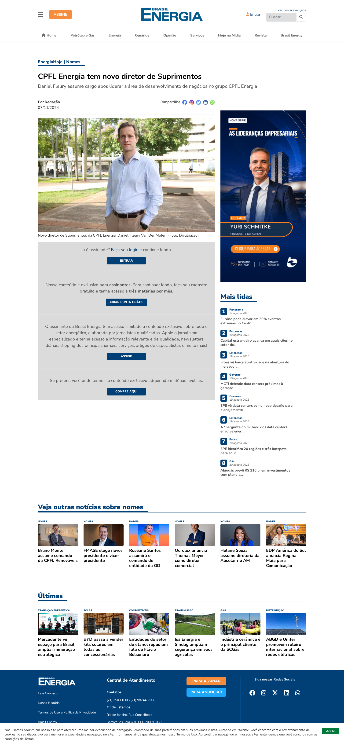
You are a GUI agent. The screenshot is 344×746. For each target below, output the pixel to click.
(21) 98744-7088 (143, 700)
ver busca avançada (292, 10)
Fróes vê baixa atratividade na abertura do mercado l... (254, 364)
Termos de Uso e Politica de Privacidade (67, 712)
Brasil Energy (291, 35)
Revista (261, 35)
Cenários (142, 35)
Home (51, 35)
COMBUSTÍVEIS (139, 610)
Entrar (254, 14)
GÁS (223, 610)
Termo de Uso (186, 734)
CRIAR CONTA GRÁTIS (126, 302)
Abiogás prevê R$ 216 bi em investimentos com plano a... (255, 472)
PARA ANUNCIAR (206, 692)
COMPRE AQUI (126, 391)
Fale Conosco (48, 693)
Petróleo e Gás (82, 35)
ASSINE (60, 14)
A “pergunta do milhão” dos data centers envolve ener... (253, 429)
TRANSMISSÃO (184, 610)
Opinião (169, 35)
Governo (235, 375)
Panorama (236, 309)
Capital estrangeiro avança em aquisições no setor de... (256, 342)
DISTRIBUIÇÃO (275, 610)
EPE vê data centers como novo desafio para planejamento (256, 407)
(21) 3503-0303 (118, 700)
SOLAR (88, 610)
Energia (115, 35)
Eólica (233, 439)
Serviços (197, 35)
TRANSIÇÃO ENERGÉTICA (54, 610)
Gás (231, 461)
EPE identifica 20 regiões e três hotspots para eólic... (253, 451)
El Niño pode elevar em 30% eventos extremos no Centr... (250, 321)
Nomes (73, 62)
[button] (40, 14)
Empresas (235, 331)
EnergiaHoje (50, 62)
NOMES (42, 521)
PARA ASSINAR (206, 681)
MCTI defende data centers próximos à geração (251, 386)
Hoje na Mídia (229, 35)
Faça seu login (125, 249)
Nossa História (48, 703)
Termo (29, 739)
